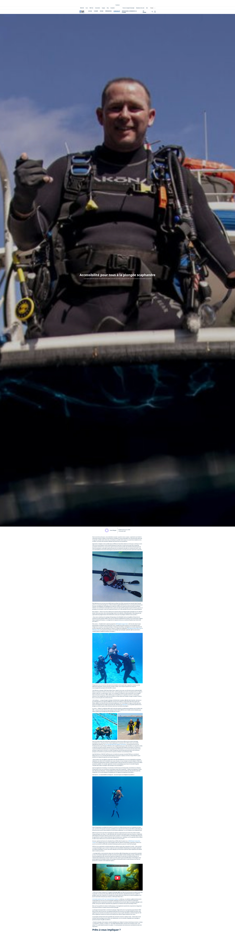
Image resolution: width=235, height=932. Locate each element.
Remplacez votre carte (140, 7)
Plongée (96, 11)
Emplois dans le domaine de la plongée (129, 11)
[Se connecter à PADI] (155, 12)
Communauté (117, 11)
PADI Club (91, 7)
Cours (87, 7)
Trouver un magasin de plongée (128, 7)
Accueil (90, 11)
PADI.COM (82, 7)
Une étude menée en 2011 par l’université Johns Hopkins (105, 899)
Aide (147, 7)
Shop (108, 7)
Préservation (108, 11)
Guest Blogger (113, 530)
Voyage (101, 11)
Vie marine (144, 11)
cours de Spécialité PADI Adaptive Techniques (115, 744)
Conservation (97, 7)
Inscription (113, 7)
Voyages (103, 7)
